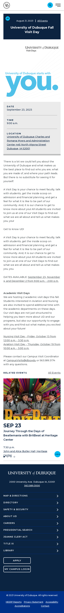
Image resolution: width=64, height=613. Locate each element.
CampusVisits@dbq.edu (21, 360)
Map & (15, 495)
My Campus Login (17, 569)
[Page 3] (11, 456)
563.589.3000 (32, 485)
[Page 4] (14, 456)
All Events (42, 21)
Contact (45, 606)
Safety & (15, 509)
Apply (17, 560)
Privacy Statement (33, 602)
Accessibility (52, 602)
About (10, 516)
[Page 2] (7, 456)
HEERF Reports (14, 602)
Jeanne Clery (15, 536)
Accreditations (22, 606)
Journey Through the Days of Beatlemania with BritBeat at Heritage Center (30, 435)
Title (8, 543)
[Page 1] (4, 456)
